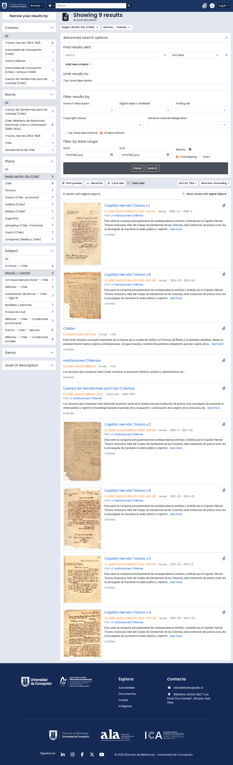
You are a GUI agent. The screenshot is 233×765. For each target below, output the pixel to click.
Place (9, 161)
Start (66, 148)
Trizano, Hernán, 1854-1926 (29, 43)
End (122, 148)
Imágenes (125, 706)
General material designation (167, 118)
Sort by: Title (187, 183)
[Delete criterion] (226, 55)
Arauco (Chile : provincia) (29, 198)
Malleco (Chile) (29, 212)
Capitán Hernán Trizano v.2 (127, 424)
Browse (36, 5)
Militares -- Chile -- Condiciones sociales (29, 339)
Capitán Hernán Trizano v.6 (127, 274)
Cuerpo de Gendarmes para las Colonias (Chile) (29, 81)
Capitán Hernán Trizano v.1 (127, 205)
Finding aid (183, 103)
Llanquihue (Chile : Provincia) (29, 226)
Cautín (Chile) (29, 233)
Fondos (123, 700)
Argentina (29, 219)
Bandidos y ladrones (29, 306)
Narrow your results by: (29, 15)
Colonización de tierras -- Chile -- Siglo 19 (29, 296)
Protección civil (29, 313)
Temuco (29, 191)
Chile (29, 144)
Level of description (21, 365)
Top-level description (77, 81)
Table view (138, 183)
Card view (117, 183)
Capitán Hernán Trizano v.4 (127, 612)
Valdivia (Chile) (29, 205)
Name (10, 94)
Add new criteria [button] (76, 64)
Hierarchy (96, 183)
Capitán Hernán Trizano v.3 (127, 558)
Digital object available (135, 103)
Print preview (73, 183)
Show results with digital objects (206, 194)
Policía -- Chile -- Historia (29, 331)
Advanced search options (85, 37)
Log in (223, 5)
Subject (11, 250)
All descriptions (114, 133)
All (6, 36)
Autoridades (127, 688)
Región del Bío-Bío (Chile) (29, 177)
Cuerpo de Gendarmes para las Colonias (99, 388)
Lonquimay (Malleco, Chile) (29, 240)
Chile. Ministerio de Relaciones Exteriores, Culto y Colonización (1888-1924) (29, 125)
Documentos (127, 694)
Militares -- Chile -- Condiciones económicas (29, 321)
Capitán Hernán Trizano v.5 (127, 490)
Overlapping (188, 157)
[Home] (15, 5)
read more (176, 229)
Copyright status (74, 118)
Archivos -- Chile (29, 267)
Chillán (69, 328)
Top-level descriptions (82, 133)
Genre (10, 352)
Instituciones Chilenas (128, 215)
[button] (204, 6)
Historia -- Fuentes (29, 274)
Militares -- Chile (29, 288)
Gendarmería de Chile (29, 150)
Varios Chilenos (29, 62)
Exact (206, 157)
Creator (12, 27)
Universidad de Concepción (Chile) (29, 52)
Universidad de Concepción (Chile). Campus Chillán (29, 70)
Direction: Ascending (214, 183)
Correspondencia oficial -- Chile (29, 281)
